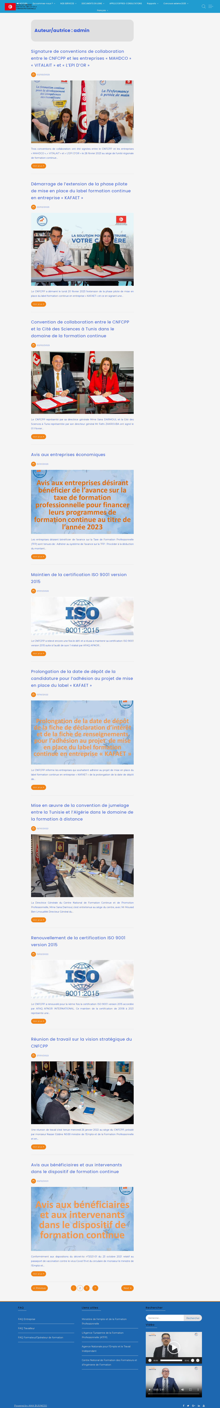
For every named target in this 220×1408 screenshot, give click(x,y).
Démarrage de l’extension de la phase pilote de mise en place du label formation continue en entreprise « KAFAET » (81, 191)
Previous (41, 1288)
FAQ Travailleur (26, 1328)
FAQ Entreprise (26, 1319)
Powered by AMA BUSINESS (30, 1405)
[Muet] (192, 1360)
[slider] (171, 1360)
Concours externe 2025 (174, 3)
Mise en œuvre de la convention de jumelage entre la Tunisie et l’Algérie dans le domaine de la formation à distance (82, 812)
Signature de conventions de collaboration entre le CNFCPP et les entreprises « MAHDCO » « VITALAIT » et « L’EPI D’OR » (81, 58)
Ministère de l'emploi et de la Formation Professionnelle (104, 1321)
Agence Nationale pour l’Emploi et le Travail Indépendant (106, 1348)
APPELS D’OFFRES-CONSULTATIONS (126, 3)
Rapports (151, 3)
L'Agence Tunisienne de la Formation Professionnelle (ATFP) (103, 1335)
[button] (173, 1347)
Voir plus (37, 166)
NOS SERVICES (67, 3)
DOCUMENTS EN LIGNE (92, 3)
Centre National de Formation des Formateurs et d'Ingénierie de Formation (109, 1362)
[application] (174, 1347)
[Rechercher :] (165, 1320)
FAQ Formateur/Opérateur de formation (40, 1337)
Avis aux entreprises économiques (68, 454)
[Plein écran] (197, 1360)
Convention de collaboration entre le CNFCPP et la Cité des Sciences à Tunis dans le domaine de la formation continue (80, 329)
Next (126, 1288)
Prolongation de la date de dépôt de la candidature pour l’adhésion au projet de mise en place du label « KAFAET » (82, 678)
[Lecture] (150, 1360)
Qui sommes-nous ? (43, 3)
